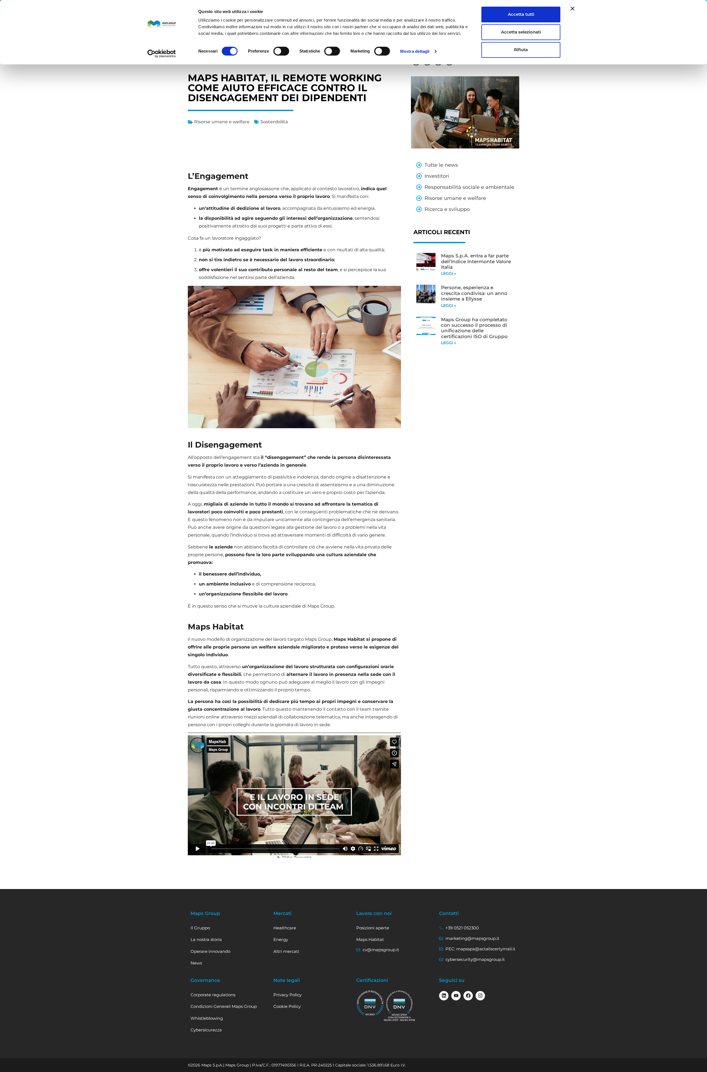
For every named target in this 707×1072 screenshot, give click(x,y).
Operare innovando (210, 951)
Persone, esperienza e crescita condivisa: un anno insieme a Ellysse (474, 293)
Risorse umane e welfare (222, 121)
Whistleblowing (207, 1018)
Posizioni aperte (372, 927)
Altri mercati (286, 951)
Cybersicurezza (206, 1029)
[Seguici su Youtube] (456, 995)
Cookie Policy (287, 1006)
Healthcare (284, 927)
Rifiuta (521, 49)
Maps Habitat (370, 939)
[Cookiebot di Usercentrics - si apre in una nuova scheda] (162, 53)
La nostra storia (206, 939)
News (196, 963)
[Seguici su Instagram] (480, 995)
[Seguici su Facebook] (468, 995)
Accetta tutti (521, 14)
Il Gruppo (200, 927)
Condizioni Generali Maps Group (224, 1006)
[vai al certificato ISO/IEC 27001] (399, 1005)
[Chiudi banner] (572, 9)
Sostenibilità (274, 121)
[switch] (281, 51)
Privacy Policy (287, 994)
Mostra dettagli (415, 51)
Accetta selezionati (521, 32)
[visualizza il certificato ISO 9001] (370, 1003)
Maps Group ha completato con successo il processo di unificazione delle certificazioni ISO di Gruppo (474, 328)
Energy (280, 939)
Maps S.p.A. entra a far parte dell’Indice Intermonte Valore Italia (476, 261)
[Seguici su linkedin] (444, 995)
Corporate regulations (213, 994)
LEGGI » (448, 273)
